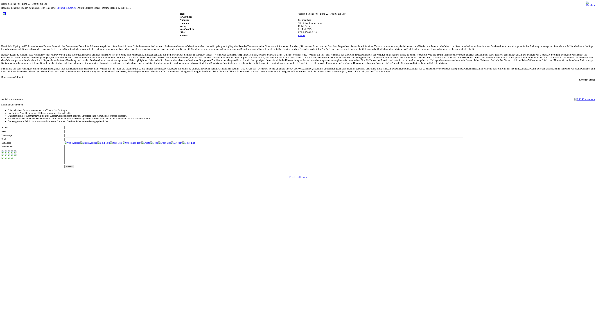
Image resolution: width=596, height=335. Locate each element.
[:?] (3, 158)
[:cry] (6, 158)
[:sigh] (15, 155)
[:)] (3, 152)
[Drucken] (590, 3)
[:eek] (6, 155)
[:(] (9, 158)
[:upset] (9, 155)
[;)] (9, 152)
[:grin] (6, 152)
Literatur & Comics (66, 8)
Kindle (301, 35)
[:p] (15, 152)
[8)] (12, 152)
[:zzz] (12, 155)
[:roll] (3, 155)
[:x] (12, 158)
